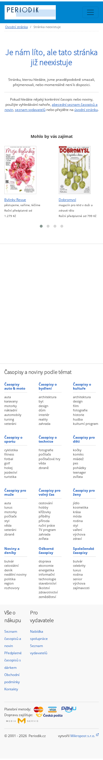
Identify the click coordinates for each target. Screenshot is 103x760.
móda (77, 516)
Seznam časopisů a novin (12, 638)
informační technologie (47, 576)
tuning (9, 419)
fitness (9, 454)
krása (77, 512)
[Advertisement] (51, 303)
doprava (45, 561)
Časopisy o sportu (13, 439)
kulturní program (85, 423)
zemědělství (47, 597)
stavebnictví (47, 583)
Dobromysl (67, 199)
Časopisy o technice (48, 439)
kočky (77, 450)
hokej (8, 468)
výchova (79, 534)
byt (41, 401)
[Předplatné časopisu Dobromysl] (75, 170)
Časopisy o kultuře (82, 386)
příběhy (44, 516)
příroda (44, 521)
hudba (78, 419)
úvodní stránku (86, 109)
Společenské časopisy (83, 550)
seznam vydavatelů (30, 109)
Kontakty (11, 689)
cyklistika (11, 450)
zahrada (44, 423)
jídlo (76, 503)
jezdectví (10, 472)
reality (43, 419)
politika (9, 579)
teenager (79, 472)
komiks (78, 454)
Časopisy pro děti (84, 439)
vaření (77, 529)
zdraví (77, 538)
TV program (47, 529)
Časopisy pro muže (15, 492)
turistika (10, 476)
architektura (47, 397)
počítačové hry (49, 459)
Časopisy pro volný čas (49, 492)
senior (77, 579)
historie (78, 415)
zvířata (78, 476)
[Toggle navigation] (90, 12)
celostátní (11, 565)
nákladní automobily (12, 412)
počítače (45, 454)
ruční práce (47, 525)
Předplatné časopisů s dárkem (13, 660)
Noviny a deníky (11, 550)
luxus (8, 507)
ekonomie (46, 565)
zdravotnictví (48, 592)
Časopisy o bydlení (48, 386)
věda (42, 463)
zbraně (44, 468)
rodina (78, 521)
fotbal (8, 459)
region (9, 583)
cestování (46, 503)
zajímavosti (81, 588)
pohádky (79, 468)
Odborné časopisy (46, 550)
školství (44, 588)
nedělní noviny (15, 574)
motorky (10, 406)
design (43, 406)
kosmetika (80, 507)
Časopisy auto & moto (14, 386)
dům (42, 410)
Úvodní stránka (16, 27)
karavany (11, 401)
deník (8, 570)
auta (7, 397)
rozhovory (11, 588)
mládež (78, 459)
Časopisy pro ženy (84, 492)
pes (75, 463)
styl (6, 521)
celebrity (79, 565)
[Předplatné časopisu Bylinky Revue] (20, 170)
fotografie (80, 410)
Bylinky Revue (15, 199)
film (76, 406)
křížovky (45, 512)
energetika (46, 570)
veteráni (10, 423)
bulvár (9, 561)
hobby (43, 507)
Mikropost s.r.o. (82, 735)
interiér (44, 415)
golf (7, 463)
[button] (41, 226)
